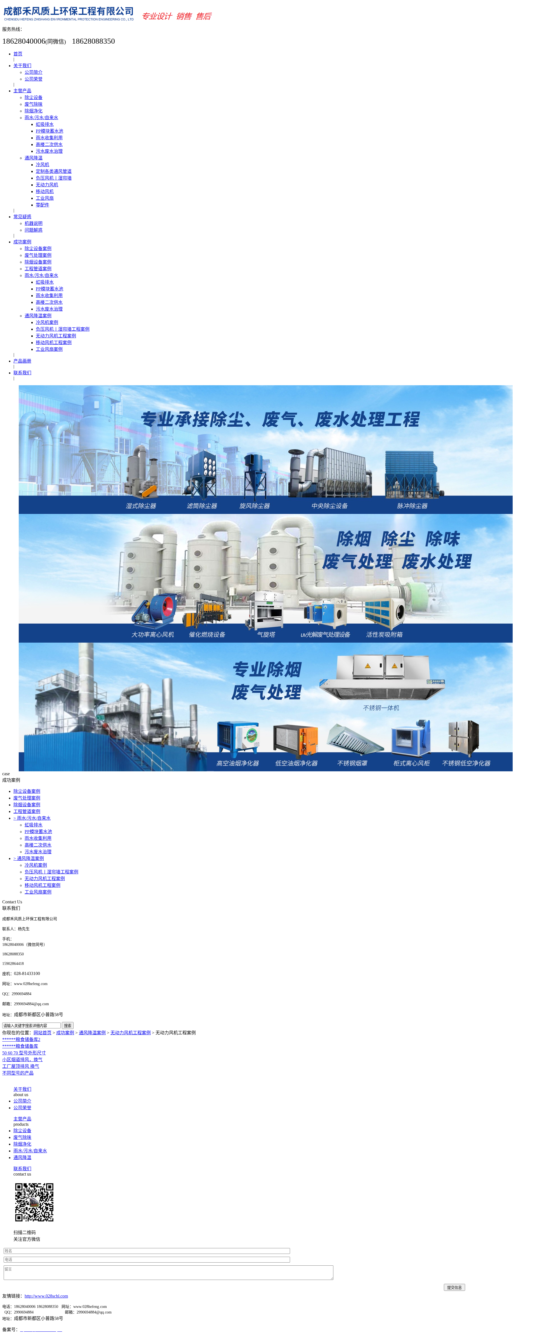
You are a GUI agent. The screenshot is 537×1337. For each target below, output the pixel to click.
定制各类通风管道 (54, 171)
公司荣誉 (34, 79)
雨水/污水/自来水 (41, 117)
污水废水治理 (49, 151)
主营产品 (22, 90)
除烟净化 (34, 111)
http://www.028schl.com (46, 1296)
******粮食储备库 (20, 1046)
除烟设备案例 (38, 262)
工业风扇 (45, 198)
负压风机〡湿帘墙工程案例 (63, 329)
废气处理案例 (38, 255)
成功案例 (22, 241)
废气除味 (34, 104)
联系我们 (22, 372)
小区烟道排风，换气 (22, 1059)
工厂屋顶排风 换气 (20, 1066)
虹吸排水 (45, 124)
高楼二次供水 (49, 144)
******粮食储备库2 (21, 1039)
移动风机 (45, 191)
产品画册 (22, 361)
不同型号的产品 (18, 1073)
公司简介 (34, 72)
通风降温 (34, 158)
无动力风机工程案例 (56, 335)
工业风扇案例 (49, 349)
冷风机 (42, 164)
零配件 (42, 205)
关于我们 (22, 65)
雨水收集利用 (49, 137)
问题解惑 (34, 230)
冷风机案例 (47, 322)
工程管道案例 (38, 268)
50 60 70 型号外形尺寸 (24, 1053)
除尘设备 (34, 97)
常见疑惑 (22, 216)
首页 (17, 53)
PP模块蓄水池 (49, 131)
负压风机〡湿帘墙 (54, 178)
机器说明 (34, 223)
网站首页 (42, 1032)
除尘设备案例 (38, 248)
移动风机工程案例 (54, 342)
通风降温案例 (38, 315)
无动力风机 (47, 184)
